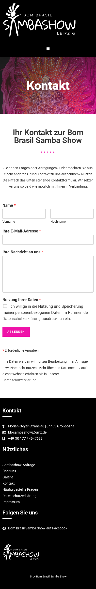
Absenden (16, 331)
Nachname (58, 221)
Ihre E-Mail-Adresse (21, 231)
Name (9, 205)
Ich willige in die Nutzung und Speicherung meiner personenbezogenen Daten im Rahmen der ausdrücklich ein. (45, 312)
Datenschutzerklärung (21, 318)
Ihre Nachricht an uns (22, 252)
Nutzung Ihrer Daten (21, 299)
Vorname (8, 221)
